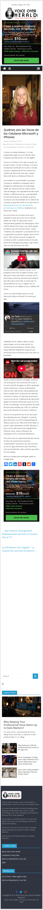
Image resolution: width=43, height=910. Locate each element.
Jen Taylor (33, 144)
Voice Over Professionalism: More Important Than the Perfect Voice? (28, 772)
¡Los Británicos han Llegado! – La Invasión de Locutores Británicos (19, 549)
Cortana (26, 144)
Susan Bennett (11, 147)
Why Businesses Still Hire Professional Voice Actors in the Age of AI (28, 747)
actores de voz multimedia (14, 144)
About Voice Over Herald (11, 851)
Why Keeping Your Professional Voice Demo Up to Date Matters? (20, 725)
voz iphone (20, 147)
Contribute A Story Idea (10, 855)
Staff (3, 862)
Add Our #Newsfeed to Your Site (14, 859)
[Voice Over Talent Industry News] (21, 9)
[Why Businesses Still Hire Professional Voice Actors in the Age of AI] (9, 744)
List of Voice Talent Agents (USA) (14, 876)
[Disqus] (21, 584)
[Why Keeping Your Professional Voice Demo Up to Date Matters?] (21, 698)
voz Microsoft (29, 147)
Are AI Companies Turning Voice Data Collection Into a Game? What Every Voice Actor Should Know (28, 760)
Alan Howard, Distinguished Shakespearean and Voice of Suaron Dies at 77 (19, 534)
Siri (5, 147)
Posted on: (13, 141)
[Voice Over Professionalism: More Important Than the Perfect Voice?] (9, 769)
